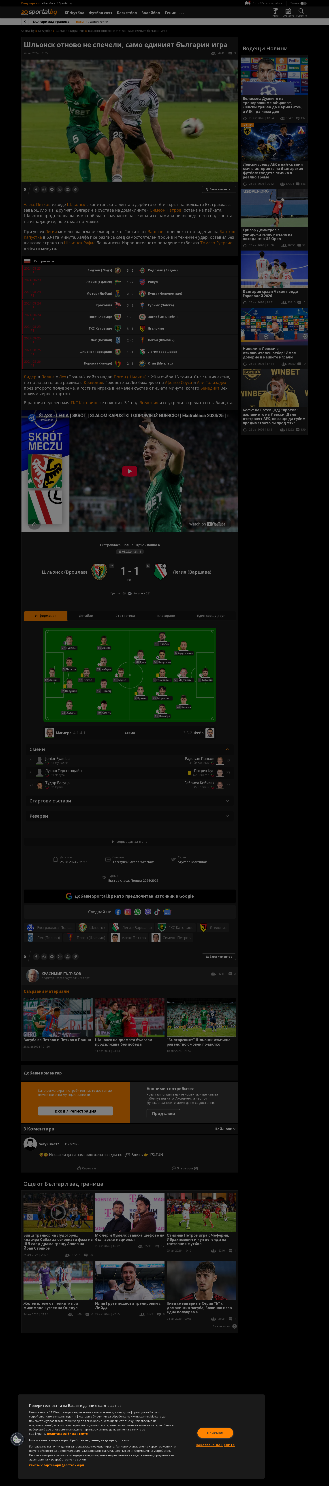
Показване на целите (215, 1445)
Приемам (215, 1433)
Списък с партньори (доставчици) (56, 1465)
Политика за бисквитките (67, 1434)
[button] (17, 1439)
